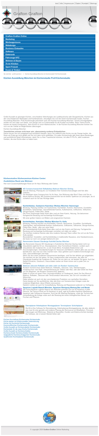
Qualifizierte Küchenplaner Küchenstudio (19, 337)
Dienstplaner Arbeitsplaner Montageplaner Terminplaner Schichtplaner (54, 306)
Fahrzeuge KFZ (12, 58)
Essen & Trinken (13, 70)
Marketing (10, 39)
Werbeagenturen (13, 42)
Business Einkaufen (14, 48)
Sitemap (93, 3)
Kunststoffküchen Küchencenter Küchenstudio (21, 325)
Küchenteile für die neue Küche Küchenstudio (21, 329)
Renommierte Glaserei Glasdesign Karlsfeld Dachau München (46, 241)
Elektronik (10, 54)
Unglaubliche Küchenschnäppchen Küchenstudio (22, 335)
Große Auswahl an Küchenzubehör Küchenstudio (22, 327)
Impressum (69, 3)
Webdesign (11, 45)
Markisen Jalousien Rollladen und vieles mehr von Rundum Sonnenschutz (50, 266)
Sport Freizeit (12, 67)
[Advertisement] (49, 98)
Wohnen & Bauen (13, 61)
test (56, 3)
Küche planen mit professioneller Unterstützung (21, 321)
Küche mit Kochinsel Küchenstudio (17, 323)
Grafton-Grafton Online (16, 36)
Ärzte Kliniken (12, 64)
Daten (77, 3)
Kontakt (85, 3)
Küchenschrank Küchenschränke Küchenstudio (21, 333)
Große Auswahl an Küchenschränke (17, 331)
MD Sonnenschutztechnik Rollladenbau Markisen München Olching (48, 189)
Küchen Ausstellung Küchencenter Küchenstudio (22, 319)
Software (10, 51)
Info (61, 3)
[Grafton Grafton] (6, 14)
